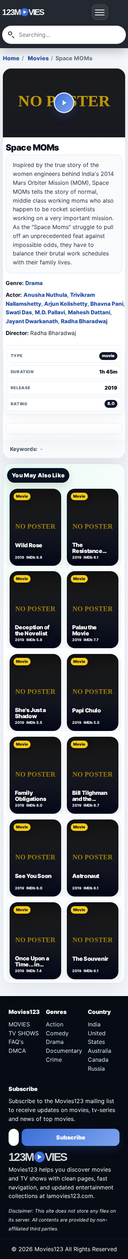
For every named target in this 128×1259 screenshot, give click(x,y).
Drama (34, 283)
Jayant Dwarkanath (32, 321)
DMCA (17, 1050)
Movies (38, 58)
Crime (54, 1059)
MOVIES (19, 1024)
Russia (96, 1068)
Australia (99, 1050)
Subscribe (70, 1137)
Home (11, 58)
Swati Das (19, 312)
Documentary (64, 1050)
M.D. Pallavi (50, 312)
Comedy (57, 1033)
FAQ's (16, 1041)
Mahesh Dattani (89, 312)
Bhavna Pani (106, 303)
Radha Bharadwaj (84, 321)
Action (54, 1024)
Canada (98, 1059)
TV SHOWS (24, 1033)
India (94, 1024)
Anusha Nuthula (45, 294)
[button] (64, 103)
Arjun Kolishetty (65, 303)
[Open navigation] (100, 12)
